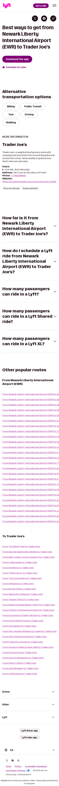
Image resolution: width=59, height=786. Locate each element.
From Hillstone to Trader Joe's (18, 583)
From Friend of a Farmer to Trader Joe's (22, 641)
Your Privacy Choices (15, 770)
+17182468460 (18, 175)
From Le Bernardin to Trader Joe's (19, 562)
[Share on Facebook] (44, 18)
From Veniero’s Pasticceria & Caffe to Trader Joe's (27, 647)
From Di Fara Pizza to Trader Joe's (19, 652)
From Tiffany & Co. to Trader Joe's (19, 572)
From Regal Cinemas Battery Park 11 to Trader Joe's (28, 604)
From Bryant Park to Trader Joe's (19, 588)
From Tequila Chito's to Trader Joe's (20, 599)
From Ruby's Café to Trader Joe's (19, 663)
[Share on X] (35, 18)
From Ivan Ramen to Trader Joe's (19, 625)
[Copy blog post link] (53, 18)
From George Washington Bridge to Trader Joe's (27, 551)
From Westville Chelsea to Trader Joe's (22, 594)
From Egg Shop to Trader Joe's (18, 567)
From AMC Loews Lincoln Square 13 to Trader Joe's (28, 557)
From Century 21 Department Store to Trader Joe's (28, 610)
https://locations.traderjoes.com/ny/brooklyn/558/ (29, 181)
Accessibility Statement (36, 766)
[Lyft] (6, 5)
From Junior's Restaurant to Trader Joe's (23, 657)
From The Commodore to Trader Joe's (22, 578)
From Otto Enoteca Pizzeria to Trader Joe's (24, 636)
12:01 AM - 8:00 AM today (17, 169)
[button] (54, 5)
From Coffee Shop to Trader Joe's (19, 673)
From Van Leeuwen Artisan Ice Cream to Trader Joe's (29, 631)
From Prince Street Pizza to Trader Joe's (22, 620)
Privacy (18, 766)
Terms (8, 766)
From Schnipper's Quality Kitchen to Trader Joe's (27, 615)
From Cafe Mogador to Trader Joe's (20, 668)
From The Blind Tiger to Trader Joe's (21, 546)
